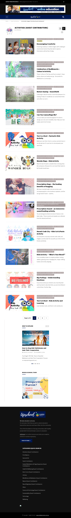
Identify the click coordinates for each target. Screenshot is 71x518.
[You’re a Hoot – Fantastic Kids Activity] (20, 140)
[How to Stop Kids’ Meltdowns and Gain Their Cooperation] (35, 338)
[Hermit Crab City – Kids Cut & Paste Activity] (20, 234)
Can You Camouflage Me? (47, 115)
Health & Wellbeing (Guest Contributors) (33, 469)
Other (24, 487)
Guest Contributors (15, 21)
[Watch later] (63, 1)
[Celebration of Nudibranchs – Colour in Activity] (20, 69)
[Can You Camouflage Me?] (20, 117)
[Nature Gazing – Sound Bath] (20, 94)
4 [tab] (37, 363)
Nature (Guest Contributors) (44, 66)
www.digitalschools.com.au (42, 515)
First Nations (26, 455)
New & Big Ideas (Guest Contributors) (46, 181)
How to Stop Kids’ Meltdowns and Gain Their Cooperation (34, 349)
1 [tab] (32, 363)
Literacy (25, 475)
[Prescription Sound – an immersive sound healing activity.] (20, 209)
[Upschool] (35, 17)
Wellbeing (39, 41)
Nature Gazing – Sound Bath (48, 92)
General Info (26, 458)
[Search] (63, 17)
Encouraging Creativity (46, 44)
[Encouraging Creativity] (20, 46)
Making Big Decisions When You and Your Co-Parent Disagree (29, 2)
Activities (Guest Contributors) (44, 39)
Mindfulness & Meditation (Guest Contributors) (35, 478)
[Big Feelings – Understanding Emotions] (20, 280)
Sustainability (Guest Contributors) (32, 493)
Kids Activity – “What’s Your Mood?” (51, 254)
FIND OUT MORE (26, 440)
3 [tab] (35, 363)
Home (7, 21)
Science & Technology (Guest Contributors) (34, 490)
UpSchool (22, 434)
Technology (26, 496)
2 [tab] (33, 363)
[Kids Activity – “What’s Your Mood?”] (20, 257)
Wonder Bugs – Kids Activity (48, 161)
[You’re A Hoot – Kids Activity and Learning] (20, 303)
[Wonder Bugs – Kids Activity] (20, 163)
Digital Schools (28, 352)
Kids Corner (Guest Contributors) (45, 64)
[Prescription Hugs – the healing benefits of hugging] (20, 186)
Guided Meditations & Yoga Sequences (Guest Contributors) (48, 205)
